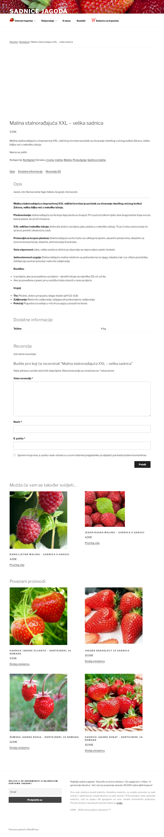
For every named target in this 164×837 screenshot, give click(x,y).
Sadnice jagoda (39, 11)
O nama (66, 20)
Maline (68, 159)
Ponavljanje (79, 159)
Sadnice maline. (96, 159)
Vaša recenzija (23, 378)
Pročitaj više (17, 564)
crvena (50, 159)
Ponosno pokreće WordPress (24, 829)
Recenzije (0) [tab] (53, 171)
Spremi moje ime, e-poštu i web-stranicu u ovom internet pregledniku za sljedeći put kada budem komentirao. (82, 455)
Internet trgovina (23, 20)
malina (59, 159)
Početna (14, 42)
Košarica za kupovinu (107, 20)
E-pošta (19, 438)
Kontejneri (24, 42)
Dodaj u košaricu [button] (19, 664)
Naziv (17, 421)
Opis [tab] (12, 171)
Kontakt (81, 20)
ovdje (120, 803)
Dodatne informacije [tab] (30, 171)
